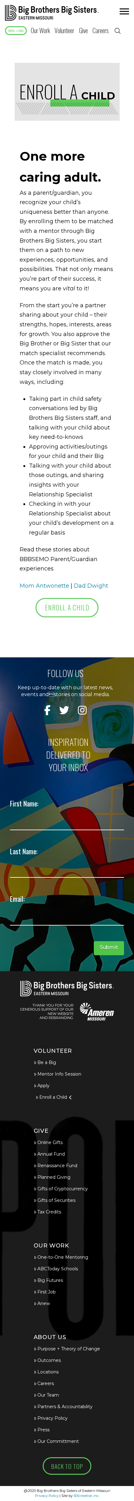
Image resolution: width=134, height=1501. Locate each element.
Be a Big (46, 1062)
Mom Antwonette (44, 585)
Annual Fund (51, 1154)
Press (43, 1430)
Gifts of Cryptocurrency (62, 1189)
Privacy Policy (52, 1418)
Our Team (48, 1395)
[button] (123, 13)
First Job (46, 1292)
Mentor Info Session (59, 1074)
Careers (45, 1383)
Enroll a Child (53, 1097)
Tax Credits (49, 1212)
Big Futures (50, 1280)
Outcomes (49, 1360)
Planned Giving (53, 1177)
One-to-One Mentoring (62, 1257)
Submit (109, 947)
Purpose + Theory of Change (68, 1349)
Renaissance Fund (57, 1165)
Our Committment (58, 1441)
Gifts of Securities (56, 1200)
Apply (43, 1085)
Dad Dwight (91, 585)
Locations (48, 1372)
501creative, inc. (86, 1495)
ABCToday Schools (57, 1269)
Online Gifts (50, 1142)
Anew (43, 1303)
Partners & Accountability (65, 1406)
